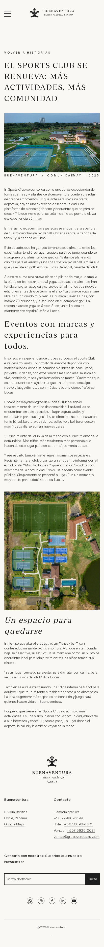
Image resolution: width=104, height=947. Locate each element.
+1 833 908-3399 (68, 818)
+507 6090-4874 (78, 824)
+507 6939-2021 (81, 830)
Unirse (92, 879)
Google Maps (14, 824)
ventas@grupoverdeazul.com (76, 837)
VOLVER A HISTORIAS (27, 53)
